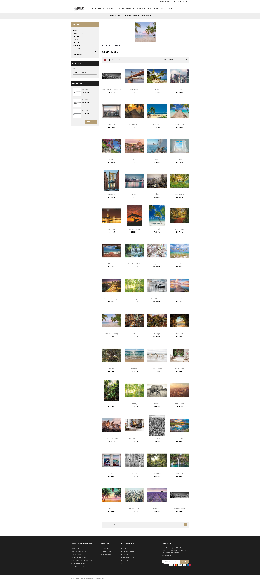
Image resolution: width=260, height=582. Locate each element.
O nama (169, 8)
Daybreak (179, 439)
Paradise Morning (111, 334)
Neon (134, 194)
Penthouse (112, 124)
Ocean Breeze (179, 264)
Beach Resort (180, 124)
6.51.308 (85, 100)
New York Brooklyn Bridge (111, 89)
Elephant (157, 404)
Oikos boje (140, 8)
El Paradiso (112, 264)
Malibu (179, 159)
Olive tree (111, 369)
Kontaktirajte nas (128, 557)
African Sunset (134, 229)
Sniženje (105, 548)
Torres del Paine (112, 439)
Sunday (134, 299)
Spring (157, 264)
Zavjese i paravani (105, 8)
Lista (109, 60)
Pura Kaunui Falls (134, 264)
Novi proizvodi (107, 551)
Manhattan (179, 404)
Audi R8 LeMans (157, 299)
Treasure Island (134, 124)
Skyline (179, 89)
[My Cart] (187, 8)
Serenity (180, 299)
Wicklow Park (179, 369)
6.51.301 (85, 110)
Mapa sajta (126, 561)
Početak (75, 24)
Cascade (179, 473)
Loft (111, 473)
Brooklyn (111, 194)
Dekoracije (159, 8)
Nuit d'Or (111, 229)
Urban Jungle (134, 508)
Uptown (157, 439)
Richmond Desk (78, 54)
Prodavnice (126, 564)
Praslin (157, 89)
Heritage (157, 334)
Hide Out (179, 334)
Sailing (157, 159)
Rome (134, 159)
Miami (111, 508)
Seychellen (157, 124)
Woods (134, 473)
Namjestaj (119, 8)
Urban (157, 194)
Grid (105, 60)
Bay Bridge (134, 89)
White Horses (157, 369)
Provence (156, 508)
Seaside (134, 369)
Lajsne (149, 8)
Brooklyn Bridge (179, 508)
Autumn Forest (179, 229)
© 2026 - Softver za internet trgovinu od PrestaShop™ (87, 578)
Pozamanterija (77, 45)
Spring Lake (179, 194)
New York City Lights (111, 299)
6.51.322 (85, 89)
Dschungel (157, 473)
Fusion (134, 334)
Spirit (112, 404)
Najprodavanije (107, 554)
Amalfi (111, 159)
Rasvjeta (130, 8)
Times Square (134, 439)
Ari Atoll (157, 229)
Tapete (93, 8)
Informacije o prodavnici (81, 544)
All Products (91, 122)
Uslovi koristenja (128, 551)
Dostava (125, 548)
